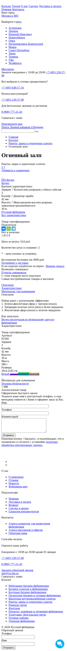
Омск (12, 40)
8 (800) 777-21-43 (11, 111)
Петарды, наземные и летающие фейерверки (36, 611)
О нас (24, 6)
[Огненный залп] (1, 176)
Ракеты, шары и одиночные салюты (30, 601)
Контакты (18, 9)
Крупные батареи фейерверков (27, 592)
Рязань (12, 47)
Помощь (6, 9)
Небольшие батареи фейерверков (29, 585)
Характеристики (11, 288)
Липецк (13, 31)
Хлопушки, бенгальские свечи (27, 614)
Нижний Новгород (20, 34)
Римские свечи (18, 605)
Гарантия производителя (24, 511)
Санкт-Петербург (19, 50)
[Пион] (2, 377)
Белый (5, 373)
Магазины (7, 69)
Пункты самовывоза (13, 272)
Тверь (12, 53)
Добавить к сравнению (15, 170)
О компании (16, 476)
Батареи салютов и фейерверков (28, 589)
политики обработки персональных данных (29, 443)
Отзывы (13, 480)
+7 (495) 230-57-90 (12, 99)
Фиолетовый (14, 374)
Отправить (8, 435)
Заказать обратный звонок (17, 570)
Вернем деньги (55, 266)
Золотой (34, 373)
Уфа (11, 59)
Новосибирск (17, 37)
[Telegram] (13, 228)
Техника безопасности (15, 383)
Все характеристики (13, 215)
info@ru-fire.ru (10, 573)
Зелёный (23, 373)
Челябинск (15, 63)
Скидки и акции (19, 508)
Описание (7, 284)
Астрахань (15, 27)
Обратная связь (18, 533)
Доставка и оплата (50, 6)
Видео (5, 183)
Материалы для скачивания (18, 291)
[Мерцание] (1, 377)
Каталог (6, 6)
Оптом (16, 6)
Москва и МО (9, 15)
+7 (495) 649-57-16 (12, 87)
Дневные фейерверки (22, 621)
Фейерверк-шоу (18, 486)
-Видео (7, 179)
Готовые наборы (19, 617)
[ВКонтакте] (3, 228)
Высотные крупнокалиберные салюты (32, 598)
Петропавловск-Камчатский (26, 43)
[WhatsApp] (8, 228)
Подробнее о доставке (14, 262)
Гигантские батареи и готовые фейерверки (35, 595)
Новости (14, 483)
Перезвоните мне (12, 123)
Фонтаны (14, 608)
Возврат (13, 505)
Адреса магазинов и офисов (26, 529)
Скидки (33, 6)
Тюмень (13, 56)
